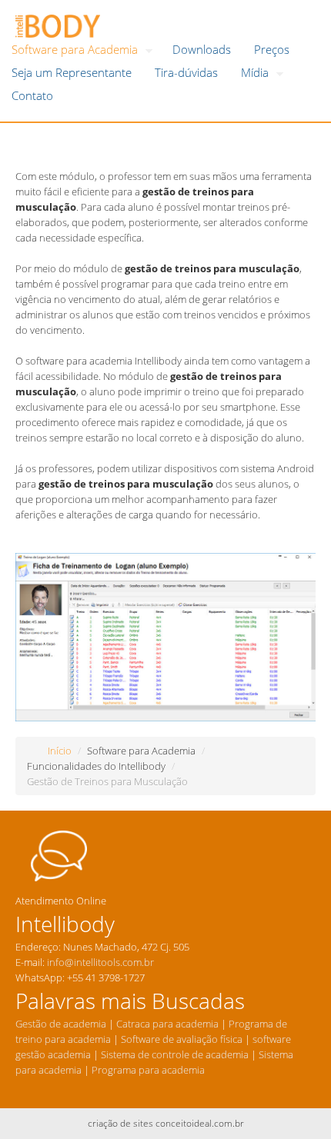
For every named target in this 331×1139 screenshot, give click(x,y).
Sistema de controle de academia (175, 1054)
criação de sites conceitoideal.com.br (166, 1123)
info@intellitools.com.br (100, 962)
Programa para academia (149, 1070)
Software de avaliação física (180, 1039)
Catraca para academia (167, 1024)
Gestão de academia (60, 1024)
